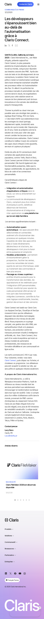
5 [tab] (26, 500)
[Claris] (8, 4)
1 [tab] (15, 500)
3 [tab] (20, 500)
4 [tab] (23, 500)
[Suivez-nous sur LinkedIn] (6, 573)
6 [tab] (29, 500)
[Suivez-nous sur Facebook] (15, 573)
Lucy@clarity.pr (11, 436)
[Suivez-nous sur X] (10, 573)
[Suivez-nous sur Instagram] (24, 573)
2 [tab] (18, 500)
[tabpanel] (22, 472)
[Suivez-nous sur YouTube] (20, 573)
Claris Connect (10, 360)
